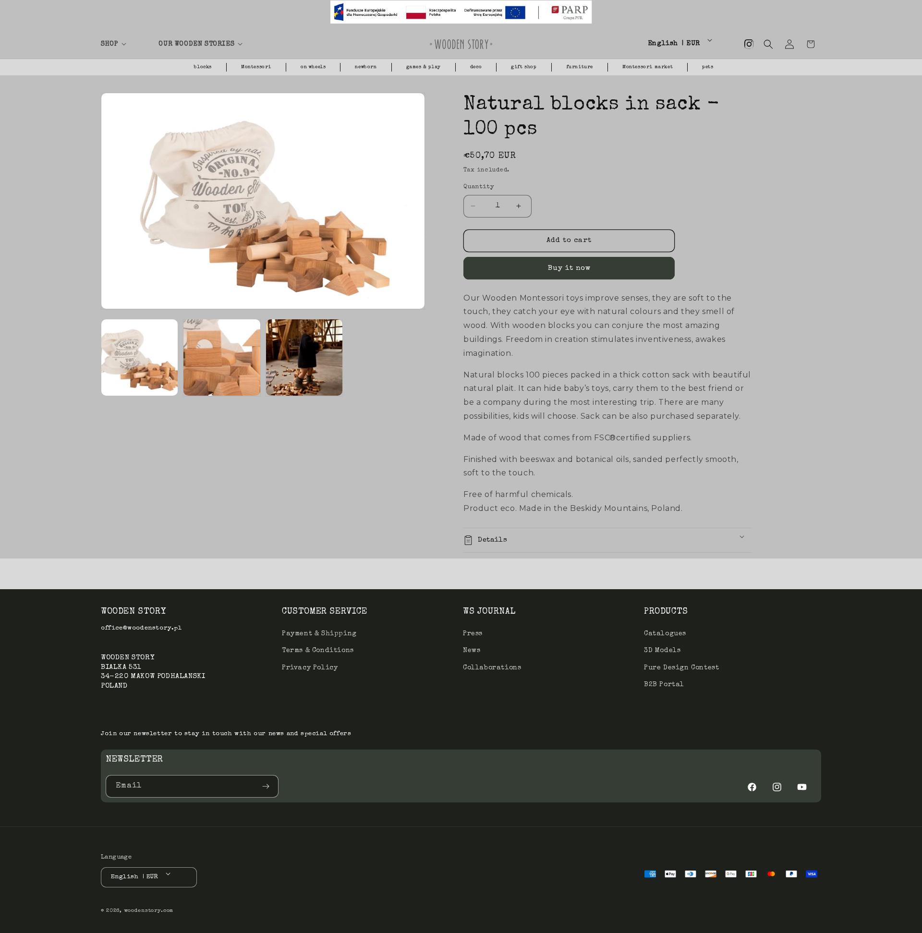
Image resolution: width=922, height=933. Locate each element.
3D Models (662, 650)
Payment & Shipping (319, 633)
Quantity (478, 187)
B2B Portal (664, 684)
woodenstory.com (149, 910)
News (471, 650)
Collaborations (492, 668)
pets (707, 67)
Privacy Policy (310, 668)
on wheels (313, 67)
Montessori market (647, 67)
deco (476, 67)
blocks (203, 67)
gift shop (523, 67)
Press (473, 633)
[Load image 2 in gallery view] (221, 357)
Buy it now (569, 268)
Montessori (256, 67)
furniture (579, 67)
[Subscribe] (267, 786)
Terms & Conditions (318, 650)
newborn (365, 67)
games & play (423, 67)
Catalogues (665, 633)
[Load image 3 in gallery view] (304, 357)
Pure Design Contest (681, 668)
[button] (124, 44)
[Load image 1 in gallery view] (139, 357)
